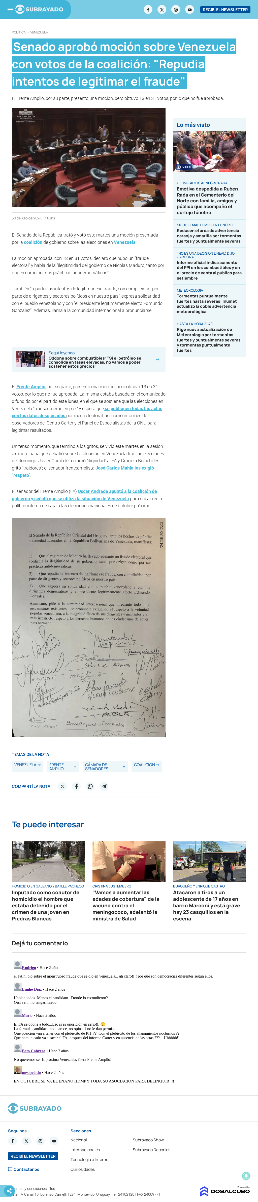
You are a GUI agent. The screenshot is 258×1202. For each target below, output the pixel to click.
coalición (33, 242)
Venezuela (39, 32)
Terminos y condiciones (28, 1188)
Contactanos (26, 1169)
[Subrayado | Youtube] (190, 9)
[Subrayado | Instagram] (176, 9)
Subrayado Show (148, 1140)
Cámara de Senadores (96, 767)
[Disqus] (129, 1022)
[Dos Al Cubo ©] (225, 1195)
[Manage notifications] (246, 1176)
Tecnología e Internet (90, 1159)
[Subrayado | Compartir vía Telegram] (104, 786)
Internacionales (85, 1149)
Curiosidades (83, 1169)
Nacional (79, 1140)
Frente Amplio (30, 386)
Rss (52, 1188)
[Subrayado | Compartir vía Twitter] (62, 786)
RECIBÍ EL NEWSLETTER (225, 9)
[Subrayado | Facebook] (148, 9)
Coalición (144, 765)
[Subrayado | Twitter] (162, 9)
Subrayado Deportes (151, 1149)
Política (19, 32)
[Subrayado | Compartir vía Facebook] (76, 786)
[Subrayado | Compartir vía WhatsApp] (90, 786)
